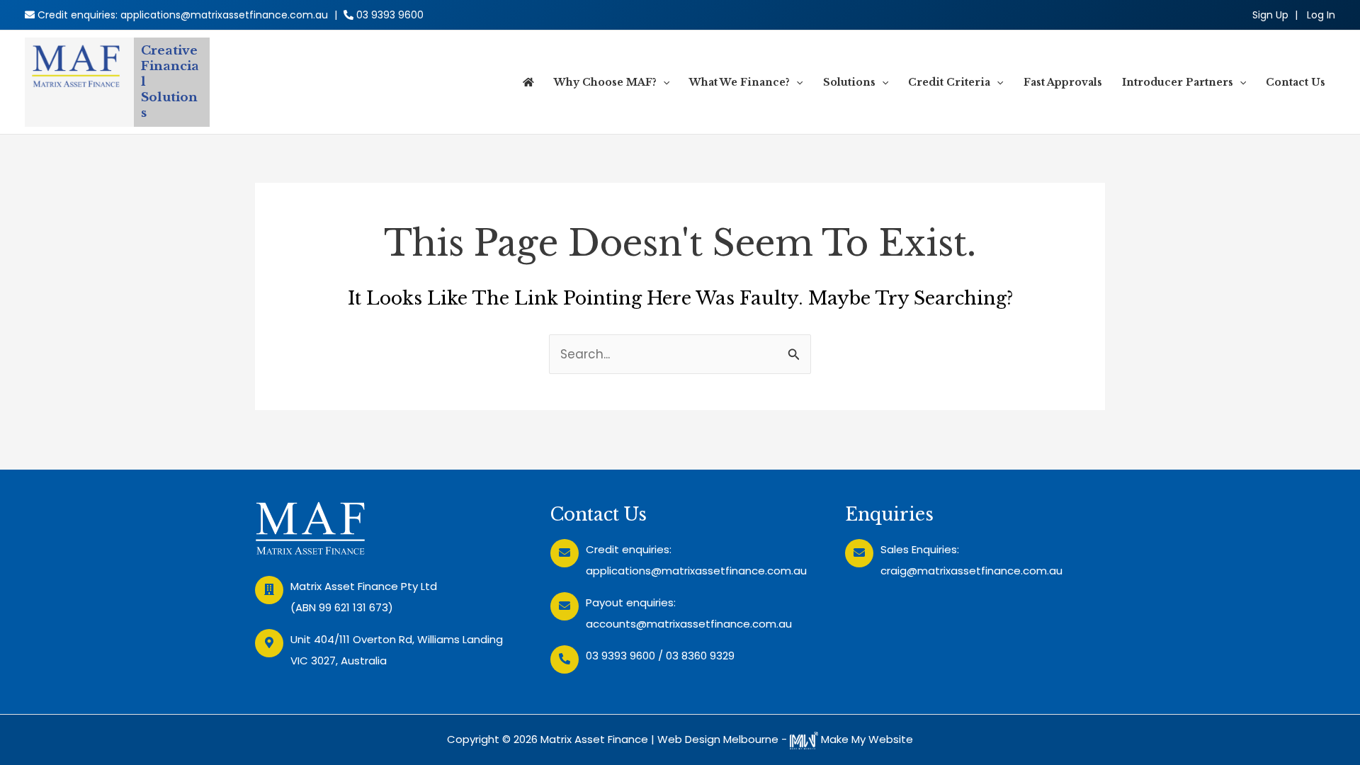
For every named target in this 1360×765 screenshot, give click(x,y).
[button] (663, 82)
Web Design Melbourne (717, 739)
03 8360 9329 (700, 655)
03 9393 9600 (390, 15)
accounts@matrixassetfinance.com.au (689, 623)
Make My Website (865, 739)
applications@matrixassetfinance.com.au (224, 15)
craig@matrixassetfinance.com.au (971, 570)
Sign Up (1270, 15)
